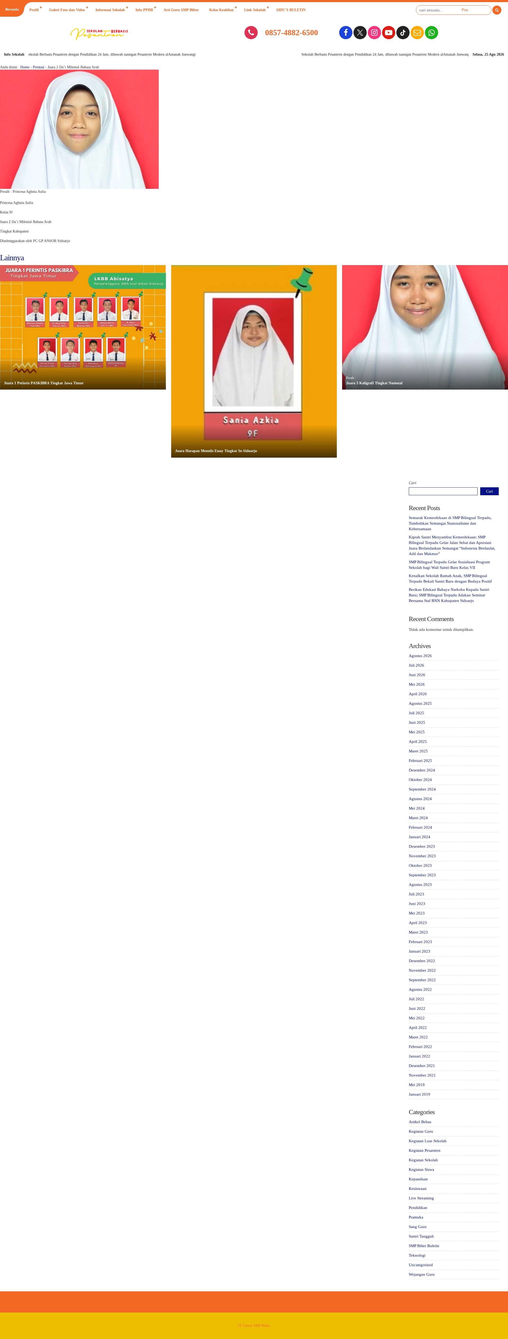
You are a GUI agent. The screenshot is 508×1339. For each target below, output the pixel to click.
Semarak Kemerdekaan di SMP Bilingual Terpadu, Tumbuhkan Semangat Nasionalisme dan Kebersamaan (450, 523)
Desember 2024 (422, 770)
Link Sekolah (255, 10)
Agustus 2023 (420, 884)
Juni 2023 (417, 903)
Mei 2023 (417, 913)
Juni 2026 (417, 675)
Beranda (12, 9)
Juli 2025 (416, 713)
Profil (34, 10)
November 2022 (422, 970)
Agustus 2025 (420, 703)
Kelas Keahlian (221, 10)
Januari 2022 (419, 1056)
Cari (412, 483)
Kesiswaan (418, 1188)
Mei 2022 (417, 1018)
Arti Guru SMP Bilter (181, 10)
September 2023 (422, 875)
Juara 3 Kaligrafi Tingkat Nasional (374, 383)
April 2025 (418, 741)
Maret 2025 (418, 751)
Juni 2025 (417, 722)
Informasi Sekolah (110, 10)
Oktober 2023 (420, 865)
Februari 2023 (420, 942)
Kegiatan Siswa (421, 1169)
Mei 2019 (417, 1085)
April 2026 (418, 694)
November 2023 (422, 856)
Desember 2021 (422, 1066)
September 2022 (422, 980)
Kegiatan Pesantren (425, 1150)
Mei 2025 (417, 732)
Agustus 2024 (420, 799)
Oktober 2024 (420, 780)
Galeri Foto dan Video (67, 10)
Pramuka (416, 1217)
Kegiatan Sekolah (423, 1160)
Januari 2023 (419, 951)
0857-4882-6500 (291, 32)
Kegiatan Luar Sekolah (428, 1141)
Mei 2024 (417, 808)
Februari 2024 (420, 827)
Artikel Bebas (420, 1122)
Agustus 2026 (420, 656)
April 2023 (418, 923)
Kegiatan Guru (421, 1131)
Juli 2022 (416, 999)
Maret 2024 (418, 818)
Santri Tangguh (421, 1236)
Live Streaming (421, 1198)
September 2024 (422, 789)
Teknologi (417, 1255)
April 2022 (418, 1027)
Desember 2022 (422, 961)
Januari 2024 (419, 837)
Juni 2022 (417, 1008)
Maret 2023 (418, 932)
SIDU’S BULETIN (291, 10)
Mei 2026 (417, 684)
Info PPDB (144, 10)
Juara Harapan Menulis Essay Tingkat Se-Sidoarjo (216, 451)
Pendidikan (418, 1208)
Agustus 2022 (420, 989)
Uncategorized (421, 1265)
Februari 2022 (420, 1047)
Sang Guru (418, 1227)
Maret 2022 (418, 1037)
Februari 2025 (420, 760)
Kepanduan (418, 1179)
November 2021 (422, 1075)
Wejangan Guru (422, 1274)
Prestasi (38, 67)
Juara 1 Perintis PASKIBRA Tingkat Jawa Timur (44, 383)
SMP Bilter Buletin (424, 1246)
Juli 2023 (416, 894)
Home (24, 67)
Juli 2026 (416, 665)
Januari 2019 (419, 1094)
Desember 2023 (422, 846)
